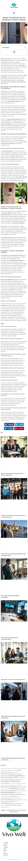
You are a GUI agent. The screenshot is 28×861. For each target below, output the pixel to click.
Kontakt (5, 855)
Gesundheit (5, 783)
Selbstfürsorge (14, 796)
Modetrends (14, 789)
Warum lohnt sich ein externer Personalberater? (13, 679)
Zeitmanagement (5, 807)
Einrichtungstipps (18, 774)
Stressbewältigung (7, 799)
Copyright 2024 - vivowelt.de (14, 859)
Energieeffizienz (18, 776)
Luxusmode (22, 787)
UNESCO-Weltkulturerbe (18, 803)
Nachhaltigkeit (8, 792)
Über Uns (6, 853)
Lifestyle (6, 847)
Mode (5, 848)
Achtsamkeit (3, 768)
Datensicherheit (13, 770)
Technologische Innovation (20, 799)
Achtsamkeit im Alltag (11, 768)
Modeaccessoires (5, 788)
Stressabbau (18, 798)
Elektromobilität (5, 776)
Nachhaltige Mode (11, 790)
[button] (14, 13)
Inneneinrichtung (4, 785)
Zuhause (3, 810)
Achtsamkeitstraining (22, 768)
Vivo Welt (6, 842)
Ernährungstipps (9, 779)
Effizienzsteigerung (7, 774)
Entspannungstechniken (10, 777)
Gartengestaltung (18, 779)
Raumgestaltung (19, 794)
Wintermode (3, 805)
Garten (5, 845)
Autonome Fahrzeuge (5, 770)
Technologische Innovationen (9, 801)
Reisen (5, 850)
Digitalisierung (14, 772)
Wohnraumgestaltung (13, 805)
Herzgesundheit (12, 783)
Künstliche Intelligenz (9, 787)
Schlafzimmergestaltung (5, 796)
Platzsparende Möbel (7, 794)
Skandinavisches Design (7, 798)
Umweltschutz (6, 803)
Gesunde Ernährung (10, 781)
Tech (5, 852)
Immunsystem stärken (21, 783)
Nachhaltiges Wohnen (22, 790)
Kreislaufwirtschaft (11, 785)
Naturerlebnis (18, 792)
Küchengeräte (18, 785)
